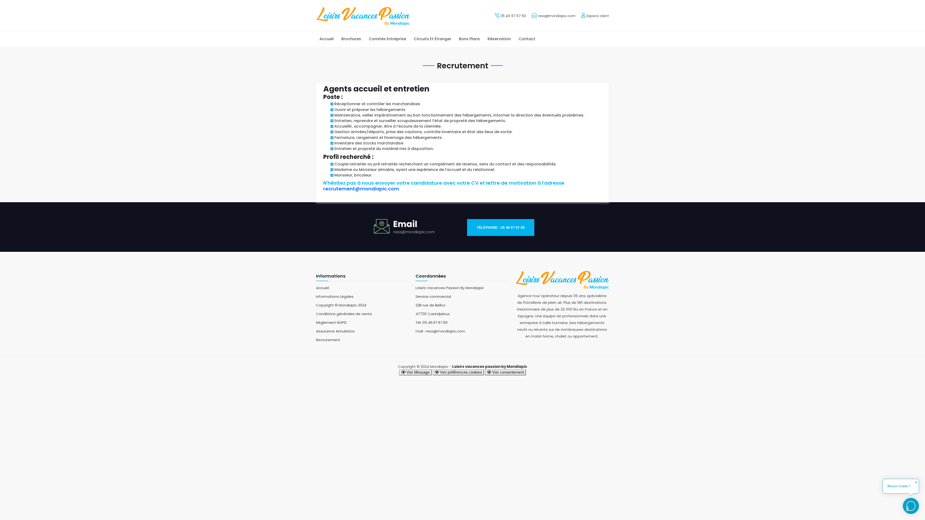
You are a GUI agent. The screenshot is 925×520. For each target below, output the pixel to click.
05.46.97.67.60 (435, 322)
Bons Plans (469, 39)
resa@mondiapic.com (556, 15)
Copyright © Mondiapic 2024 (341, 305)
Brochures (351, 39)
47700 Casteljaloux (433, 313)
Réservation (499, 39)
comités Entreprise (387, 39)
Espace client (597, 15)
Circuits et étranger (432, 39)
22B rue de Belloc (431, 305)
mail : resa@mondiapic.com (440, 331)
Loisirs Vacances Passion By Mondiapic (450, 287)
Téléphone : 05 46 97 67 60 (501, 227)
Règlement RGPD (331, 322)
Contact (527, 39)
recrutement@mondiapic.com (361, 188)
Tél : (419, 322)
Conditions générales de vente (344, 313)
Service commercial (433, 296)
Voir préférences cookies (460, 372)
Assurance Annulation (335, 331)
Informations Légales (335, 296)
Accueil (326, 39)
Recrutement (328, 339)
